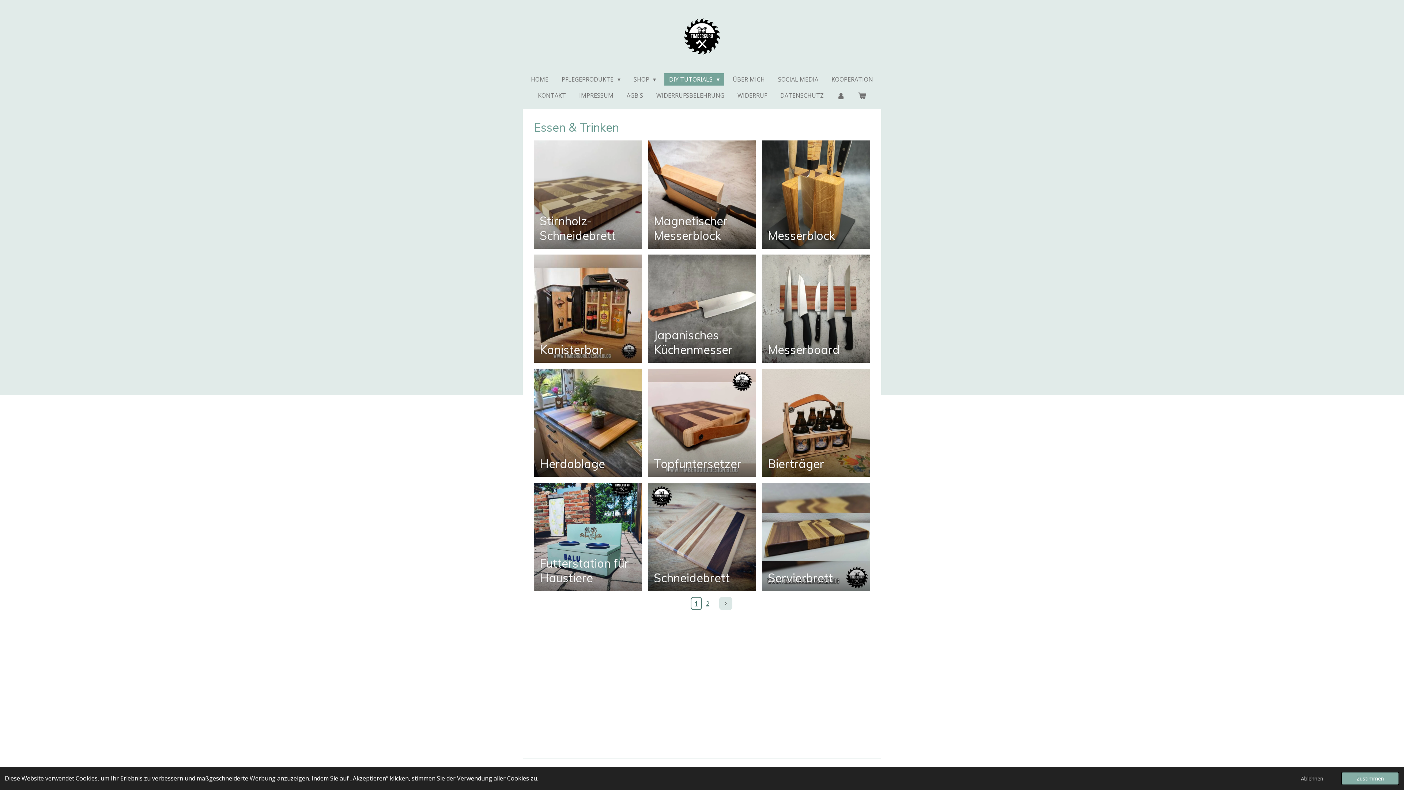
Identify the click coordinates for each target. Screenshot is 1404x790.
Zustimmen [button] (1370, 778)
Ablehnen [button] (1312, 778)
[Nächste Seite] (725, 603)
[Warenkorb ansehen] (862, 95)
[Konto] (841, 95)
